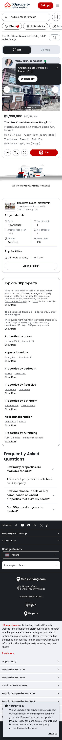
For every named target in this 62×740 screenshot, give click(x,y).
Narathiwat (25, 357)
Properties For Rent (13, 677)
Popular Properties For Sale (18, 693)
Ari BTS (22, 421)
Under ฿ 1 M (28, 341)
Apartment (42, 298)
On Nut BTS (10, 421)
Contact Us (9, 540)
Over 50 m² (24, 389)
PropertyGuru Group (14, 533)
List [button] (19, 50)
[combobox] (29, 17)
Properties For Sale (13, 669)
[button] (31, 266)
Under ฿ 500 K (12, 341)
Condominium (42, 296)
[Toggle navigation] (57, 5)
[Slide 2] (24, 107)
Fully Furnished (13, 437)
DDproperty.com (10, 625)
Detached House (13, 298)
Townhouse (29, 298)
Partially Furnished (33, 437)
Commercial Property (16, 301)
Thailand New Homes (14, 685)
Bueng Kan (10, 357)
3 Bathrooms (28, 405)
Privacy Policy (16, 720)
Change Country (12, 549)
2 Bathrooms (12, 405)
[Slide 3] (27, 107)
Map (47, 50)
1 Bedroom (20, 373)
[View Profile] (31, 62)
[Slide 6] (37, 107)
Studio (8, 373)
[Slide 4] (31, 107)
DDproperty (9, 661)
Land (35, 301)
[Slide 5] (34, 107)
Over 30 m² (10, 389)
